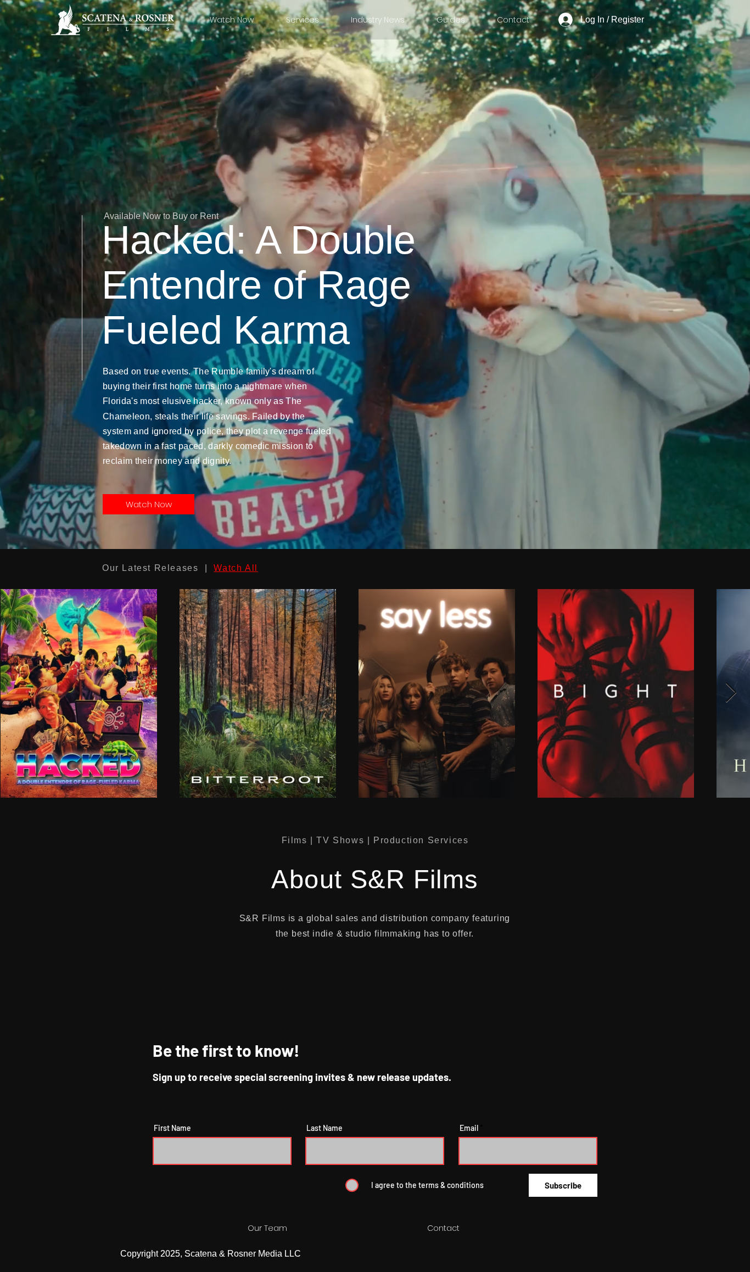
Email (469, 1128)
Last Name (324, 1128)
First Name (172, 1128)
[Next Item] (731, 693)
